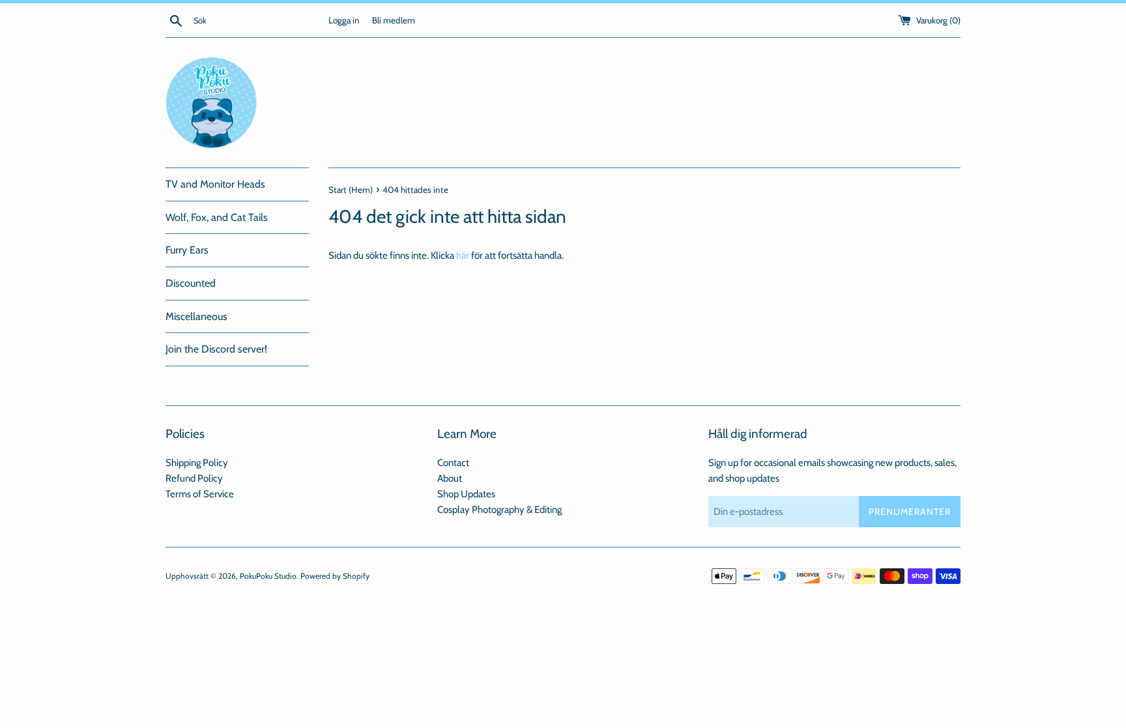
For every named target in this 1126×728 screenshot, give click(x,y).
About (449, 478)
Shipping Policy (197, 463)
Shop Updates (466, 494)
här (462, 255)
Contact (453, 463)
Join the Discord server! (216, 349)
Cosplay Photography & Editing (499, 510)
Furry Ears (187, 250)
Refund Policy (194, 478)
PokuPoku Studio (268, 576)
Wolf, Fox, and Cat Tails (217, 217)
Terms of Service (200, 494)
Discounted (191, 283)
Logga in (344, 20)
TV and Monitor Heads (215, 184)
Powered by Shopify (334, 576)
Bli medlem (393, 20)
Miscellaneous (196, 316)
